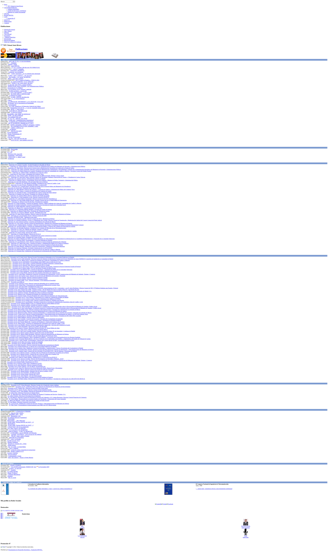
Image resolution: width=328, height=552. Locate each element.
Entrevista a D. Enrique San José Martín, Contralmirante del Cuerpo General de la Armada (32, 235)
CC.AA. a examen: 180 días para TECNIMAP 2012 (25, 67)
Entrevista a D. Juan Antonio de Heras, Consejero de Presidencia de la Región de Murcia (32, 222)
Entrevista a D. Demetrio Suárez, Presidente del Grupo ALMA (25, 237)
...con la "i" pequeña (18, 69)
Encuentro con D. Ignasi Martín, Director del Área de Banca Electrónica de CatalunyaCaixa (35, 272)
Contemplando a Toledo (14, 456)
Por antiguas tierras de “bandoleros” (17, 417)
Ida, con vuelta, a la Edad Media (17, 447)
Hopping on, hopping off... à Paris (17, 443)
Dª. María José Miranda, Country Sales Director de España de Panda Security (28, 400)
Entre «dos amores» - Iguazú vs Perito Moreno (20, 457)
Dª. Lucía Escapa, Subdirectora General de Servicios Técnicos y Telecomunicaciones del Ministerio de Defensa (39, 403)
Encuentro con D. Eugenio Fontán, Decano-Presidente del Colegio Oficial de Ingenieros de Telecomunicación (37, 296)
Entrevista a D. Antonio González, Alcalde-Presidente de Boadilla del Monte (29, 165)
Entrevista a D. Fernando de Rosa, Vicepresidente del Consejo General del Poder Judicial (32, 192)
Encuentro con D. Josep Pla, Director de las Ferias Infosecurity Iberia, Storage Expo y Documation (35, 368)
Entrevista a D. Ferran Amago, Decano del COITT (23, 232)
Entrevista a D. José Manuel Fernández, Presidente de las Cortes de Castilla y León (38, 183)
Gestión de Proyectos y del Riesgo (17, 10)
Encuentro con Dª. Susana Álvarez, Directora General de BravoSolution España (29, 389)
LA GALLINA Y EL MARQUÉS (18, 430)
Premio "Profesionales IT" (15, 134)
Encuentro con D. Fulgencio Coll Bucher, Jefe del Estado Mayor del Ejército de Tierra (33, 335)
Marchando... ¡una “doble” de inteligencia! (18, 114)
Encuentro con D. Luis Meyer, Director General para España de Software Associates (31, 369)
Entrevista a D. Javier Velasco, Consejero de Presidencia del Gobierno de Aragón (29, 191)
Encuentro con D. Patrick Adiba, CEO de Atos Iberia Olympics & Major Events (34, 268)
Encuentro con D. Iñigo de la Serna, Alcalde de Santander (27, 342)
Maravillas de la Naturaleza (16, 437)
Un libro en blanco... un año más (18, 91)
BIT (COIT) (82, 526)
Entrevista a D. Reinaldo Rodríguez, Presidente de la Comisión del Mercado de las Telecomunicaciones (38, 228)
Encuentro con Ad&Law (17, 282)
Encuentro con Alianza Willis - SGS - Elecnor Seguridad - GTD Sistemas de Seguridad (32, 280)
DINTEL (6, 14)
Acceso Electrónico (12, 132)
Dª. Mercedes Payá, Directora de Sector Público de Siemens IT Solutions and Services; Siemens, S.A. (38, 394)
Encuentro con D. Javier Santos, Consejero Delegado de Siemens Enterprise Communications (38, 263)
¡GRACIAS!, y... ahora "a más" (17, 157)
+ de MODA (12, 129)
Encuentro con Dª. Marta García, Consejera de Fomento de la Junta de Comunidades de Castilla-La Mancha (40, 260)
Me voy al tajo (12, 477)
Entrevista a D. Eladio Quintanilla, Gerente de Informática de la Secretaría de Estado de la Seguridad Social (37, 205)
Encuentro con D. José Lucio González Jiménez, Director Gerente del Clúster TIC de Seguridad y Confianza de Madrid (42, 331)
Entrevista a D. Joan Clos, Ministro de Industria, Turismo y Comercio (29, 229)
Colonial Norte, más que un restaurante (18, 427)
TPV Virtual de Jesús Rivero (15, 6)
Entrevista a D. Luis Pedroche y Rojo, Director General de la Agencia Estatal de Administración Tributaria (37, 242)
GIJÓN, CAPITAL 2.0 (17, 128)
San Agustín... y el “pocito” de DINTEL (20, 77)
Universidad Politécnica (10, 7)
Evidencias (11, 158)
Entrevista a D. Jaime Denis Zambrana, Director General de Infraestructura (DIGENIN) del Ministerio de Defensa (40, 214)
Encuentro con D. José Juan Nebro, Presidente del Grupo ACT (26, 286)
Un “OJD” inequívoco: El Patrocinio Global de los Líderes (25, 106)
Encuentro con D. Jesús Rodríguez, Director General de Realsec (25, 365)
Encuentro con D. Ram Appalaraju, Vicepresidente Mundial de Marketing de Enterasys (33, 271)
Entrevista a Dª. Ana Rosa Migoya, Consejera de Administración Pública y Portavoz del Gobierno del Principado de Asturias (41, 226)
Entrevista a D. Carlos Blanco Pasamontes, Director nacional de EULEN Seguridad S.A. (33, 198)
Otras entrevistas (245, 536)
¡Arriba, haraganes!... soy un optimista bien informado (25, 73)
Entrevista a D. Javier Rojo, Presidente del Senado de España (24, 188)
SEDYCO (7, 20)
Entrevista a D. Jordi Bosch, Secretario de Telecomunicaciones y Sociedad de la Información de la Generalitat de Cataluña (44, 231)
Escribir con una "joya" (13, 440)
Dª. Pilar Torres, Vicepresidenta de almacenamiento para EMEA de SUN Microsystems (32, 405)
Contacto (6, 23)
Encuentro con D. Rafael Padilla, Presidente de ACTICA (22, 362)
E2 (12, 151)
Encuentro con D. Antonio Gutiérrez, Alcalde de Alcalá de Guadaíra (29, 305)
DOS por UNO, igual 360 (15, 154)
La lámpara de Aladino (15, 95)
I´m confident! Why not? (14, 117)
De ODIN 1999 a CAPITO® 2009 (20, 94)
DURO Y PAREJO (15, 465)
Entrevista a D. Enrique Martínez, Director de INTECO (26, 234)
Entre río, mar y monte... (17, 413)
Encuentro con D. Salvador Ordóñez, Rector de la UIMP (27, 343)
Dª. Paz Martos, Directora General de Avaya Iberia (22, 402)
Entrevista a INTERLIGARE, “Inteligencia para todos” (22, 217)
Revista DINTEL (8, 15)
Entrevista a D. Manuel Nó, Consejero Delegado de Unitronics (25, 208)
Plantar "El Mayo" (13, 473)
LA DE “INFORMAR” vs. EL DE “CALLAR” (25, 101)
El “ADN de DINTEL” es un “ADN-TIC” (22, 81)
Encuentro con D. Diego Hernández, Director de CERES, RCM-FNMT (27, 326)
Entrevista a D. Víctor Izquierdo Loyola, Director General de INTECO (30, 197)
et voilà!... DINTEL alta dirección (20, 97)
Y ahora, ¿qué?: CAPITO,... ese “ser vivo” (20, 75)
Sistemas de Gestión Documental (16, 12)
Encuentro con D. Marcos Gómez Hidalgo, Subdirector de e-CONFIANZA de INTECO (33, 357)
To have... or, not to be (15, 468)
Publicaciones (8, 21)
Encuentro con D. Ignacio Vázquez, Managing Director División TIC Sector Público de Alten (34, 328)
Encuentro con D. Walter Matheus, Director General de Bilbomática (26, 317)
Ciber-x (10, 100)
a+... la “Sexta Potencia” (18, 98)
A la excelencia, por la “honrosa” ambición (19, 89)
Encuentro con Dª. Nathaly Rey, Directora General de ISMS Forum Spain (28, 388)
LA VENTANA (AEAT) (82, 536)
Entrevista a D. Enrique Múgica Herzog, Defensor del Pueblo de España (29, 195)
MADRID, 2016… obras (16, 414)
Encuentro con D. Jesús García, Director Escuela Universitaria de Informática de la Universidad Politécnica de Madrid (42, 257)
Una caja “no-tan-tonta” (14, 137)
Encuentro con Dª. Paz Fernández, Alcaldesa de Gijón (25, 372)
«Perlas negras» (12, 445)
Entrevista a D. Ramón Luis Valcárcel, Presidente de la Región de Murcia (29, 194)
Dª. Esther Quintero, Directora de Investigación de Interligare (24, 396)
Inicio (5, 4)
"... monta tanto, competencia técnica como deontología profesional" (214, 488)
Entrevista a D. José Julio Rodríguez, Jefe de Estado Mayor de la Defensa (28, 182)
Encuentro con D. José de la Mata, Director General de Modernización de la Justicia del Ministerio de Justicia (37, 311)
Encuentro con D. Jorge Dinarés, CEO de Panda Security (26, 375)
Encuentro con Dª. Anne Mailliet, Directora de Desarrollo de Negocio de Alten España (33, 391)
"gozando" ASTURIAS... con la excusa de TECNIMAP (26, 434)
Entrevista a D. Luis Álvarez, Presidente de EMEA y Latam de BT (29, 185)
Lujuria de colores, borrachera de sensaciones (23, 450)
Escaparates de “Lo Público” (15, 88)
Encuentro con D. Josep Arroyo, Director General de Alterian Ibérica (28, 329)
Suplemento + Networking (15, 155)
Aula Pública (11, 135)
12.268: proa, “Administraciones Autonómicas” (21, 120)
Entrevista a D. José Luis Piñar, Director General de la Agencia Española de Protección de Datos (37, 245)
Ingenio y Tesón (12, 64)
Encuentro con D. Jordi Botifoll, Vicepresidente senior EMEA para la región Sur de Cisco (37, 262)
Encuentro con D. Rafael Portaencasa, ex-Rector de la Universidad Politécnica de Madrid (32, 346)
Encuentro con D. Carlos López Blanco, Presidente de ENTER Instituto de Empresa (30, 377)
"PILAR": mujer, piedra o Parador (20, 436)
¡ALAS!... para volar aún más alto (17, 138)
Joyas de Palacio (12, 454)
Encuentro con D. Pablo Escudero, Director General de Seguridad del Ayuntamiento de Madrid (33, 345)
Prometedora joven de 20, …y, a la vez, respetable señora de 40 (27, 108)
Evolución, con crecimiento (16, 72)
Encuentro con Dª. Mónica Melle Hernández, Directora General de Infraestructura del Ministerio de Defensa (39, 334)
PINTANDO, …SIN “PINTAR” (16, 420)
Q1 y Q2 (9, 152)
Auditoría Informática (13, 9)
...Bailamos (13, 63)
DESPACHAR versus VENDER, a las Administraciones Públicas (26, 86)
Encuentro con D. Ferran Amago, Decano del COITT (25, 374)
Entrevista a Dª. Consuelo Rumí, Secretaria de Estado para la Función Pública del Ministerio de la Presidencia (41, 186)
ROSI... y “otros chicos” (17, 109)
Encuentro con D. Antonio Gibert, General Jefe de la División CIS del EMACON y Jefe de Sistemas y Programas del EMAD (43, 351)
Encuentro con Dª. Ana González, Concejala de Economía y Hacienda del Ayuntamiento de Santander (35, 319)
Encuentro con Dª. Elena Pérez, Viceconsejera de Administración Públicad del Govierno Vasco (34, 285)
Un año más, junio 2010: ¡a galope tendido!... (20, 85)
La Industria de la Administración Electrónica (21, 121)
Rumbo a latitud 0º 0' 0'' (17, 451)
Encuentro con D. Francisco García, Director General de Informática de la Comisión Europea (34, 283)
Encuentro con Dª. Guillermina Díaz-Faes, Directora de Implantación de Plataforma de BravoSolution (43, 386)
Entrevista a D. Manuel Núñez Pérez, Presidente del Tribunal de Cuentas (30, 211)
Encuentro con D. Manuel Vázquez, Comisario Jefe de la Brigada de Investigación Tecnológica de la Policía (39, 352)
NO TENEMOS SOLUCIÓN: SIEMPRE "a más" (24, 126)
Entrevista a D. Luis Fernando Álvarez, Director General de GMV (29, 215)
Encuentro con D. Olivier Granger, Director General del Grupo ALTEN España (31, 332)
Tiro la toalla (14, 149)
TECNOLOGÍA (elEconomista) (245, 526)
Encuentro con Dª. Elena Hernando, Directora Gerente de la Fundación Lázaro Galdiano (35, 385)
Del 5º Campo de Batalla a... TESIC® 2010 (27, 80)
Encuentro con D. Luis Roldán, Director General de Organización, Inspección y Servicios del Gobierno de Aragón (39, 325)
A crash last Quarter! (16, 112)
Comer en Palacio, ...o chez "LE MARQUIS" (20, 431)
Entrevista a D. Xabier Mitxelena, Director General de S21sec (24, 206)
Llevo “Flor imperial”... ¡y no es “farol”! (21, 92)
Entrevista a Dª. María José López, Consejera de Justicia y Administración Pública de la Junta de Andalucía (40, 243)
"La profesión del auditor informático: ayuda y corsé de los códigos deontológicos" (50, 488)
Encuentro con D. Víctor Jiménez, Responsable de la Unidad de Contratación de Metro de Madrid (42, 297)
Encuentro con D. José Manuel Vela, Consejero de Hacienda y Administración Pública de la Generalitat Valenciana (41, 269)
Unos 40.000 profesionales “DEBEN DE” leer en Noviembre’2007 (30, 467)
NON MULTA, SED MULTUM (18, 111)
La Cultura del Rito (12, 471)
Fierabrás (10, 476)
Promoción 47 (11, 18)
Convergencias (12, 104)
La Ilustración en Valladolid (23, 411)
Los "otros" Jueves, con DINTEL (17, 428)
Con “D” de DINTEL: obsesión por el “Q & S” (21, 123)
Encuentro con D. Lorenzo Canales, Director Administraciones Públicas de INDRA (38, 299)
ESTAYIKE (11, 419)
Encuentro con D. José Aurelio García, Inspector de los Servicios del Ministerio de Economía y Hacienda (37, 276)
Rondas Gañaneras (13, 442)
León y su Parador (16, 439)
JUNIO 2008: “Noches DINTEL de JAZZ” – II (20, 422)
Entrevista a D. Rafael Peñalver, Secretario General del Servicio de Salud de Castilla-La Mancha (34, 249)
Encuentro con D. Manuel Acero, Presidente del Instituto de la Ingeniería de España (30, 294)
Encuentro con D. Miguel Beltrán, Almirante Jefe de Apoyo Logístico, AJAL (31, 371)
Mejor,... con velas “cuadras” (15, 78)
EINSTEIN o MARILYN (17, 70)
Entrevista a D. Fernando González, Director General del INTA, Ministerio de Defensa (31, 218)
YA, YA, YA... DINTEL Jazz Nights (17, 118)
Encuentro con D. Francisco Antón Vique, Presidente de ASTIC (24, 363)
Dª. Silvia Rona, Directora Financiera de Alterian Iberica (24, 393)
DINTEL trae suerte (16, 131)
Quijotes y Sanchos (12, 453)
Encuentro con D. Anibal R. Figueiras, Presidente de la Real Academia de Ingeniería (30, 292)
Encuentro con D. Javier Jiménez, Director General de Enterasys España (28, 277)
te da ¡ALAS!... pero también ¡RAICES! (22, 140)
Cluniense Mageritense (14, 474)
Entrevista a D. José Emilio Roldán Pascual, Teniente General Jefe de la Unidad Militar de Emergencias (39, 200)
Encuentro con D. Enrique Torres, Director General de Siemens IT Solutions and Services (40, 300)
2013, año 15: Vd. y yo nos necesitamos (20, 61)
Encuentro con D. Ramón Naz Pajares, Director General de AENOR (29, 355)
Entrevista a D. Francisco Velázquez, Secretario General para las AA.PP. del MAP (30, 248)
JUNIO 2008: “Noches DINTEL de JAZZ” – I (20, 425)
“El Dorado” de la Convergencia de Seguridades (21, 103)
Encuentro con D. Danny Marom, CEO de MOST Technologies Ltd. (27, 366)
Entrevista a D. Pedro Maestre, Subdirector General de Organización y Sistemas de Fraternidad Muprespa (36, 246)
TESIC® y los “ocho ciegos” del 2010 (22, 83)
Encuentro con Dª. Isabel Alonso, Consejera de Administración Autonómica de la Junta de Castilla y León (36, 323)
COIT (5, 17)
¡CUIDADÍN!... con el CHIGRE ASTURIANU (23, 433)
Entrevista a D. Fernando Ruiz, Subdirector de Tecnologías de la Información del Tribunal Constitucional (36, 251)
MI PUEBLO (11, 423)
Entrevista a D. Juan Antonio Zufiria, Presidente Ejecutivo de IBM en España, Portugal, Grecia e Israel (36, 175)
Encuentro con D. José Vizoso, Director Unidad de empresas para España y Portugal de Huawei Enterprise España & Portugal (47, 266)
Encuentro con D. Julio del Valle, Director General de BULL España (31, 265)
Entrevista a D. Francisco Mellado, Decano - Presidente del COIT (28, 212)
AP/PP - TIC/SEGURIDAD (15, 115)
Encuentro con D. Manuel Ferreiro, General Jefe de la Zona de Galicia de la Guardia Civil (34, 354)
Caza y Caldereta (13, 448)
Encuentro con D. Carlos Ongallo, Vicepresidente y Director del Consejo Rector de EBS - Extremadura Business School (41, 340)
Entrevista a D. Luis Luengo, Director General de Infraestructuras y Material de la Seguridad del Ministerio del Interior (40, 223)
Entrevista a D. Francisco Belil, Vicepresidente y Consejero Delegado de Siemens (30, 240)
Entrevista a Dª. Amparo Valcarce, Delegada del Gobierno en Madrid (26, 178)
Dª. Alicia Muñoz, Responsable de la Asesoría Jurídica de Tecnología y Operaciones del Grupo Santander (37, 399)
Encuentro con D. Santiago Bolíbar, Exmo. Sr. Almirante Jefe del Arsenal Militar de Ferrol (35, 303)
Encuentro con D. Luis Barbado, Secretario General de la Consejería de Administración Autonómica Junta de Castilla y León (49, 302)
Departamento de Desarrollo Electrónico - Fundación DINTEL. (25, 550)
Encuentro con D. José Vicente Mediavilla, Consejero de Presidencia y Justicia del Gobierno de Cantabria (36, 322)
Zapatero (13, 470)
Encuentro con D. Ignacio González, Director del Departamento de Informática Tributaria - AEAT (37, 359)
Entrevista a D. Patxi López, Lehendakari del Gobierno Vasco (27, 174)
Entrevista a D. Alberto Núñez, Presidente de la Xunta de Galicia (30, 172)
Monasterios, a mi (15, 416)
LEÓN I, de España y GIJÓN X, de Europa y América (25, 124)
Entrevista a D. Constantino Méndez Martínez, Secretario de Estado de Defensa (30, 209)
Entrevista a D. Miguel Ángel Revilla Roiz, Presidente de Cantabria (30, 202)
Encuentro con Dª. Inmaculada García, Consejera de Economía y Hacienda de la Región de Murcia (34, 320)
